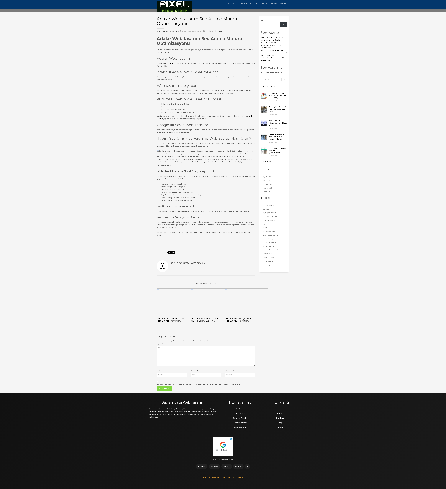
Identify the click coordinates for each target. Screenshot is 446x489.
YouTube (226, 466)
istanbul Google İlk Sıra (261, 3)
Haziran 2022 (267, 188)
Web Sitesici (274, 3)
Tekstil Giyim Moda (269, 265)
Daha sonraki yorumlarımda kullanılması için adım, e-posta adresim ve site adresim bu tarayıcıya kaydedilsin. (199, 384)
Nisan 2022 (267, 192)
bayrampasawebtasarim (168, 31)
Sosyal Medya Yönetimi (240, 427)
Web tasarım (284, 3)
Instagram (214, 466)
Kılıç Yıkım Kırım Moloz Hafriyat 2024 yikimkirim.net (277, 150)
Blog (250, 3)
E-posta (194, 371)
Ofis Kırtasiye (267, 254)
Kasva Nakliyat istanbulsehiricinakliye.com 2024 (279, 123)
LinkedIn (238, 466)
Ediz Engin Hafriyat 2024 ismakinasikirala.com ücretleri (278, 109)
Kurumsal (280, 413)
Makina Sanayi (268, 239)
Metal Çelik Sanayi (269, 242)
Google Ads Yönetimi (240, 418)
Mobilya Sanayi (268, 246)
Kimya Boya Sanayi (269, 231)
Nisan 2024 (267, 180)
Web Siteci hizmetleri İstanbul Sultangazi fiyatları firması (204, 319)
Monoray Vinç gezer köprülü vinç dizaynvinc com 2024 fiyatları (278, 95)
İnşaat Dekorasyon (269, 224)
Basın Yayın (267, 209)
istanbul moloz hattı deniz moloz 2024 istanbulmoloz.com (276, 136)
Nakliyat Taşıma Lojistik (271, 250)
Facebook (201, 466)
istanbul (218, 31)
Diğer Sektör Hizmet (270, 216)
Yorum (160, 344)
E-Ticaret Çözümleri (240, 423)
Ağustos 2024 (267, 177)
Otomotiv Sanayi (268, 257)
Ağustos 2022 (267, 184)
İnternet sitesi (230, 371)
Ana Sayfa (243, 3)
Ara (262, 20)
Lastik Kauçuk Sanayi (270, 235)
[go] (284, 79)
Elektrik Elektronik (269, 220)
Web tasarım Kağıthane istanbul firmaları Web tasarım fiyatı (171, 319)
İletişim (280, 427)
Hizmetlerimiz (280, 418)
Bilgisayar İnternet (269, 213)
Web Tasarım (240, 409)
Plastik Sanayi (268, 261)
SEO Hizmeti (240, 413)
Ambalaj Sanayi (268, 205)
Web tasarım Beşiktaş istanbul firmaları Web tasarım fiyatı (238, 319)
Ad (158, 371)
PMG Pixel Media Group (213, 477)
